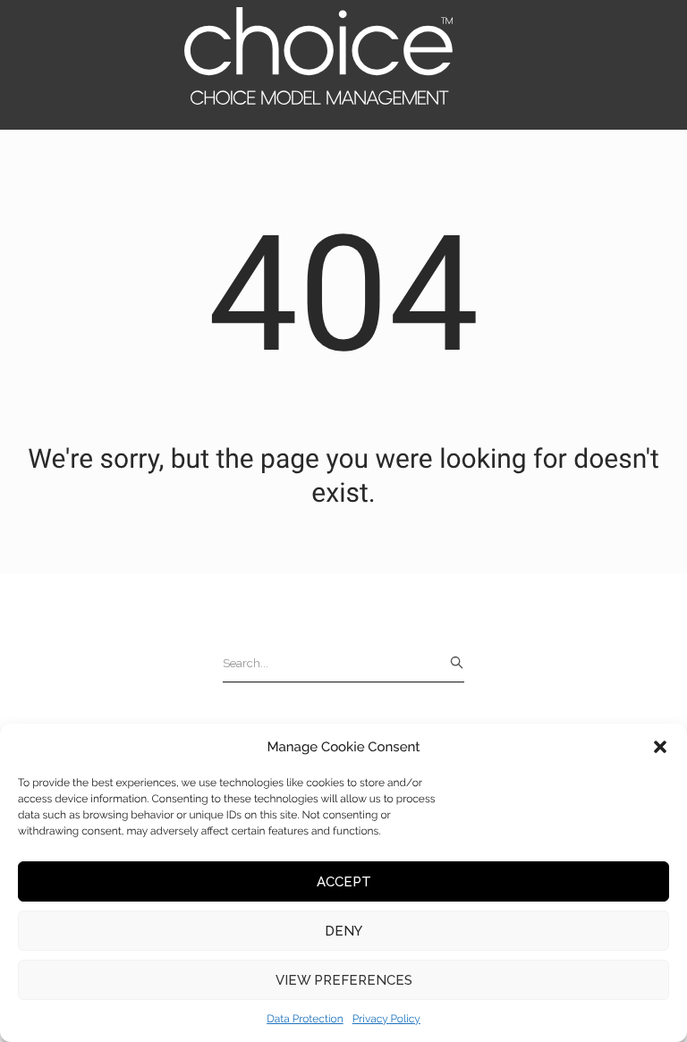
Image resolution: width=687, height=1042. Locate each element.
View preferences (344, 980)
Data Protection (305, 1018)
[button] (660, 747)
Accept (344, 882)
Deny (343, 931)
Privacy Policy (386, 1018)
